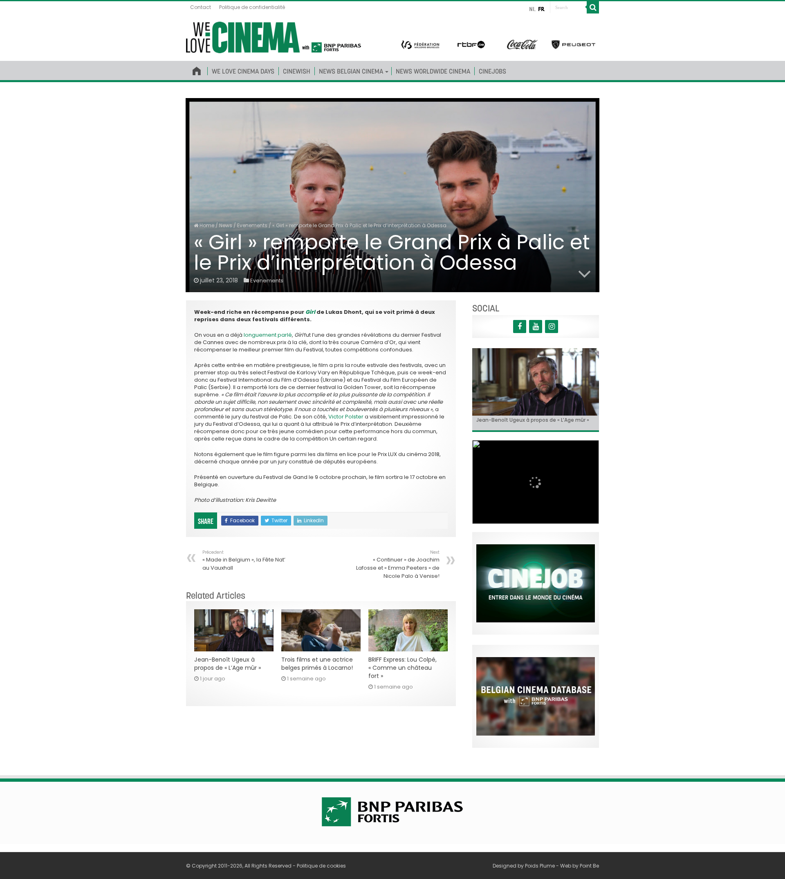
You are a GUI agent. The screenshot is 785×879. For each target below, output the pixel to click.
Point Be (589, 865)
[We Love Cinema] (273, 36)
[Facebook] (519, 326)
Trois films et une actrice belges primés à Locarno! (317, 663)
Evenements (252, 225)
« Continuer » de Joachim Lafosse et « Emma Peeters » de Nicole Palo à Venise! (398, 564)
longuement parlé (268, 335)
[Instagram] (551, 326)
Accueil (196, 69)
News (225, 225)
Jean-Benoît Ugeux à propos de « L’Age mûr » (227, 663)
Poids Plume (540, 865)
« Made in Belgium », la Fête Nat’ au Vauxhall (243, 560)
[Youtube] (535, 326)
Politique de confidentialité (252, 7)
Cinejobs (492, 71)
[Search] (593, 7)
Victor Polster (345, 416)
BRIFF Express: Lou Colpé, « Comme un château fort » (402, 667)
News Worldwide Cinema (433, 71)
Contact (200, 7)
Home (206, 225)
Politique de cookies (321, 865)
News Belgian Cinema (351, 71)
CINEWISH (296, 71)
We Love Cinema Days (243, 71)
